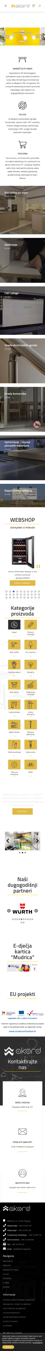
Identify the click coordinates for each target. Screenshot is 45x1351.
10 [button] (32, 919)
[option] (22, 909)
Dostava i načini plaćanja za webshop (19, 1300)
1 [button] (13, 919)
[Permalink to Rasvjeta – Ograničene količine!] (22, 841)
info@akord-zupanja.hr (22, 1249)
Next (36, 841)
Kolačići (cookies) (10, 1321)
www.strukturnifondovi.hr (22, 1031)
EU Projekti (7, 1326)
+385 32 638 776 (34, 1235)
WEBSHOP (22, 520)
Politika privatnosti (11, 1313)
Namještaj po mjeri (22, 68)
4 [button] (19, 919)
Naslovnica (8, 1261)
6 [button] (23, 919)
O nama (6, 1283)
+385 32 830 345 (25, 1226)
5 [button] (21, 919)
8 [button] (28, 919)
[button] (9, 911)
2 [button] (15, 919)
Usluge (22, 114)
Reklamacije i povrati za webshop (17, 1304)
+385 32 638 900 (27, 1240)
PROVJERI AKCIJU (22, 41)
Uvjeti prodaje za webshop (14, 1308)
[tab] (39, 591)
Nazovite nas (22, 1183)
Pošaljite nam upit (22, 1142)
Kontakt (6, 1287)
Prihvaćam (8, 1347)
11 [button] (21, 922)
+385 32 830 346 (24, 1230)
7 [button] (26, 919)
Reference (7, 1278)
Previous (8, 841)
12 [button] (23, 922)
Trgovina (22, 153)
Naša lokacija (22, 1102)
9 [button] (30, 919)
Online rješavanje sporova (14, 1317)
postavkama (37, 1343)
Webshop (7, 1265)
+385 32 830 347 (17, 1244)
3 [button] (17, 919)
